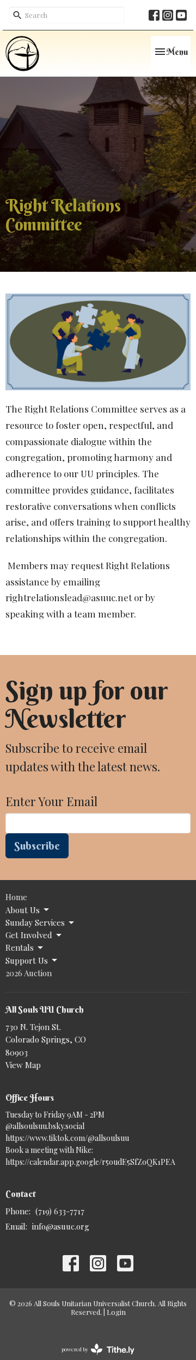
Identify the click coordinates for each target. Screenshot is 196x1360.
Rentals (19, 947)
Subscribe (37, 845)
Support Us (26, 960)
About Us (22, 909)
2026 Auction (28, 973)
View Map (23, 1064)
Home (16, 896)
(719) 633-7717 (59, 1211)
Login (116, 1312)
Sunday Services (35, 922)
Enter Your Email (51, 801)
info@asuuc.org (60, 1226)
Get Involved (28, 934)
